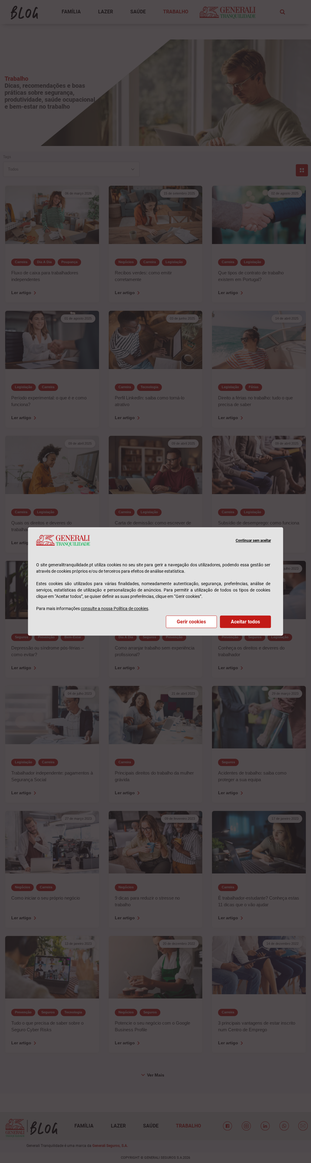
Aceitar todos (245, 622)
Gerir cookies (191, 622)
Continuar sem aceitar (253, 540)
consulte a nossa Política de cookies (114, 608)
